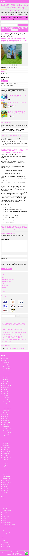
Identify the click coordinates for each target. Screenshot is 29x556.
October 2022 (6, 430)
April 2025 (5, 383)
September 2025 (7, 373)
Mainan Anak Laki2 (6, 281)
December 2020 (6, 476)
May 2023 (5, 416)
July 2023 (5, 412)
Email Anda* (4, 258)
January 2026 (6, 364)
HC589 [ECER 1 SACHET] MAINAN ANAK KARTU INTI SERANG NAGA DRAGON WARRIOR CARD (17, 104)
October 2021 (6, 455)
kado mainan (6, 516)
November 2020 (7, 478)
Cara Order (5, 81)
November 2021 (7, 453)
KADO (4, 514)
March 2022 (6, 445)
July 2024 (5, 389)
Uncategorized (6, 533)
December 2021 (6, 451)
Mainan (7, 33)
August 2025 (6, 375)
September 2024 (7, 385)
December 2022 (6, 426)
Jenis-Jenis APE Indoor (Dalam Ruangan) (16, 348)
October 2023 (6, 406)
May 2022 (5, 441)
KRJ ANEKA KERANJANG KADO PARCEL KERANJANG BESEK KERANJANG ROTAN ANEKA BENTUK (14, 333)
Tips (3, 289)
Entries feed (5, 542)
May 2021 (5, 465)
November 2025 (7, 368)
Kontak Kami (14, 30)
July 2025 (5, 377)
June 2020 (5, 488)
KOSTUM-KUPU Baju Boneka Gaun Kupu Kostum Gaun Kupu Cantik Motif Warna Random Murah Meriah (13, 329)
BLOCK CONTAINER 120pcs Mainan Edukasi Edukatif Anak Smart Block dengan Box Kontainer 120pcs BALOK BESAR (17, 113)
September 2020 (7, 482)
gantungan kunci (7, 510)
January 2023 (6, 424)
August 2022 (6, 435)
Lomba (3, 291)
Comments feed (6, 544)
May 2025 (5, 381)
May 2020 (5, 490)
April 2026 (5, 358)
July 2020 (5, 486)
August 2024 (6, 387)
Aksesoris (4, 287)
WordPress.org (6, 546)
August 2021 (6, 459)
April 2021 (5, 468)
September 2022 (7, 432)
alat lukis (5, 502)
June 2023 (5, 414)
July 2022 (5, 437)
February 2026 (6, 362)
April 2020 (5, 492)
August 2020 (6, 484)
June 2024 (5, 391)
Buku (4, 506)
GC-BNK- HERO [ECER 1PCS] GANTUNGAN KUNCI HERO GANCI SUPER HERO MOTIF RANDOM (13, 337)
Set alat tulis (5, 285)
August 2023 (6, 410)
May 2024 (5, 393)
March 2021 (6, 470)
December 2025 (6, 366)
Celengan (5, 508)
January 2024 (6, 399)
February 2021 (6, 472)
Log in (4, 540)
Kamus (4, 518)
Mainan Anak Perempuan (8, 279)
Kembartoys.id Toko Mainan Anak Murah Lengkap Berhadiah (18, 552)
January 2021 (6, 474)
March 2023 (6, 420)
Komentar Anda (5, 239)
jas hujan (5, 512)
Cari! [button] (23, 25)
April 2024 (5, 395)
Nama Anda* (4, 254)
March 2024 (6, 397)
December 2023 (6, 402)
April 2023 (5, 418)
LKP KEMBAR (19, 554)
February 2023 (6, 422)
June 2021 (5, 463)
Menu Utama (4, 1)
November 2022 (7, 428)
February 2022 (6, 447)
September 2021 (7, 457)
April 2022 (5, 443)
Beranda (3, 33)
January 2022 (6, 449)
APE (3, 283)
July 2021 (5, 461)
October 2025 (6, 371)
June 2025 (5, 379)
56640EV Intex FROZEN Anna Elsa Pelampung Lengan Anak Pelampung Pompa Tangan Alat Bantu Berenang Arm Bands (14, 40)
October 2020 (6, 480)
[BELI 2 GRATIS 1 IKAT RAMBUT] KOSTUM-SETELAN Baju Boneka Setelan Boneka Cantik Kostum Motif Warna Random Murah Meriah (14, 325)
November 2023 (7, 404)
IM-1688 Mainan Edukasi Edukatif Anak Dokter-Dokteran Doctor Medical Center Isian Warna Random (17, 95)
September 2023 (7, 408)
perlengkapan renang (8, 526)
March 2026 (6, 360)
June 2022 (5, 439)
